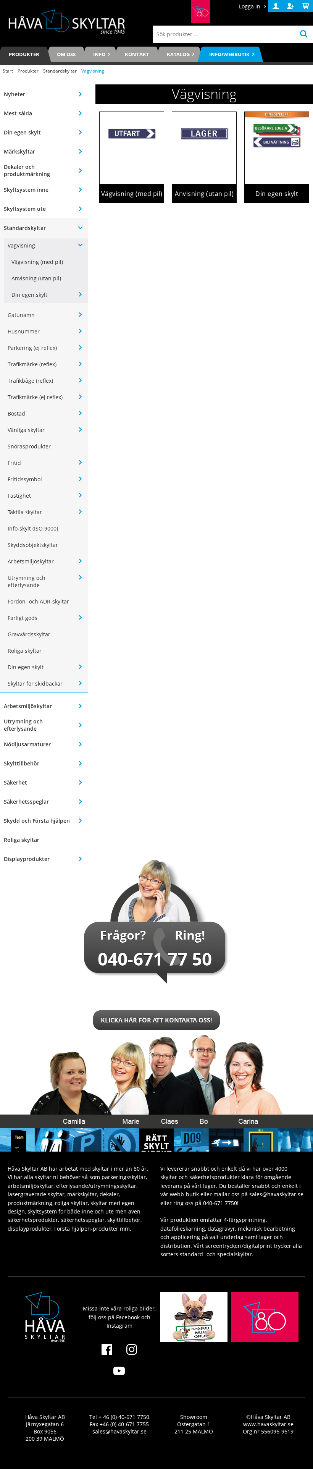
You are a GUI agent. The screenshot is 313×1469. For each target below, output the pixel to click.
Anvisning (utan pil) (36, 278)
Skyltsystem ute (25, 208)
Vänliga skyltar (26, 430)
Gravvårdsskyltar (29, 634)
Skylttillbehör (21, 763)
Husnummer (24, 331)
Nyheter (14, 94)
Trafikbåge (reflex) (30, 380)
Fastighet (19, 495)
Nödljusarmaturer (27, 744)
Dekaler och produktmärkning (27, 170)
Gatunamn (21, 315)
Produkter (24, 54)
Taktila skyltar (25, 512)
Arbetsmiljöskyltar (31, 561)
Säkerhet (15, 782)
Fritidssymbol (25, 479)
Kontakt (137, 54)
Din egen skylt (22, 132)
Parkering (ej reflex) (32, 347)
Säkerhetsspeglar (26, 801)
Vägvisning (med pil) (37, 261)
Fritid (14, 462)
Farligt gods (22, 617)
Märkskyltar (19, 151)
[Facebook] (106, 1354)
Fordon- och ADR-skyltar (38, 601)
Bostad (16, 413)
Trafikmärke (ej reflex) (35, 397)
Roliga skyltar (25, 650)
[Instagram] (131, 1354)
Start (8, 71)
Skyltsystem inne (26, 189)
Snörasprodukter (29, 446)
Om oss (66, 54)
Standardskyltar (60, 71)
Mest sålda (18, 113)
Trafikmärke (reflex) (32, 364)
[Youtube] (119, 1375)
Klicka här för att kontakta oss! (156, 1020)
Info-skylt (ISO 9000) (33, 528)
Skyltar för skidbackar (35, 683)
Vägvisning (21, 245)
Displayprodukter (27, 858)
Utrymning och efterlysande (26, 581)
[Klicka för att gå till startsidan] (200, 11)
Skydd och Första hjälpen (37, 820)
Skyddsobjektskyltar (33, 544)
